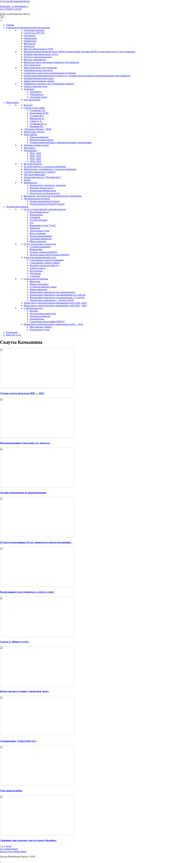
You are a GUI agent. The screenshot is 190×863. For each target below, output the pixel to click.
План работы (30, 134)
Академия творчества (41, 238)
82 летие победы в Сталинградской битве (45, 166)
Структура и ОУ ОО (34, 33)
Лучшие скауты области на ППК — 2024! (22, 393)
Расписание (12, 332)
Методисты (29, 43)
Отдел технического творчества (40, 244)
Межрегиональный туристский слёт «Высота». (25, 443)
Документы (29, 35)
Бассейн (34, 311)
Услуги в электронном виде (38, 57)
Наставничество (32, 99)
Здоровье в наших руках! (36, 145)
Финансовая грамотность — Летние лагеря (51, 300)
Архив (27, 180)
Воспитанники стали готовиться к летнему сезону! (27, 592)
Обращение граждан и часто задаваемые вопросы (49, 83)
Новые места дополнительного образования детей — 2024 (53, 324)
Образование (30, 38)
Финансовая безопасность (43, 190)
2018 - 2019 (35, 161)
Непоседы (35, 228)
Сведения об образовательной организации (28, 27)
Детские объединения (17, 206)
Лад (32, 222)
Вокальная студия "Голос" (43, 225)
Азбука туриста (37, 268)
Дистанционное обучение (37, 198)
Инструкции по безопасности (45, 193)
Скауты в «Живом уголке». (15, 641)
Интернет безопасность (41, 188)
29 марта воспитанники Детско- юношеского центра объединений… (36, 542)
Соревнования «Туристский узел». (18, 741)
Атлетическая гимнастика (43, 313)
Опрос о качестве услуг (36, 86)
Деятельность (36, 94)
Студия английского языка (43, 287)
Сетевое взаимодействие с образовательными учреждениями (61, 142)
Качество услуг (13, 335)
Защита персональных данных (39, 81)
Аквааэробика (37, 319)
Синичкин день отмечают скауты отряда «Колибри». (28, 840)
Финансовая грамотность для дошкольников (52, 292)
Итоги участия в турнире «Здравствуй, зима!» (24, 691)
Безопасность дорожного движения (48, 185)
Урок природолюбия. (11, 790)
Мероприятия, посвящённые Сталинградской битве (50, 169)
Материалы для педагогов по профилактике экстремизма (53, 196)
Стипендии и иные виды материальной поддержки (50, 73)
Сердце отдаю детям (34, 107)
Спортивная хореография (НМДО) (47, 321)
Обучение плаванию (40, 316)
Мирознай (35, 281)
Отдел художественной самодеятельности (45, 209)
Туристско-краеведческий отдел (40, 257)
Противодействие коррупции (39, 78)
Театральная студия (39, 230)
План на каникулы (39, 137)
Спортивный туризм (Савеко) (45, 262)
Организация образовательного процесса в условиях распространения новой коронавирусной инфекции (77, 75)
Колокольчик (36, 214)
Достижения (30, 150)
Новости (28, 105)
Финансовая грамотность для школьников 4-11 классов (58, 295)
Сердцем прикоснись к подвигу (40, 172)
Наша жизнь (12, 102)
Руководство (30, 41)
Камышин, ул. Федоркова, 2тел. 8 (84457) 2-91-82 (14, 7)
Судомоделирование (40, 246)
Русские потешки (38, 220)
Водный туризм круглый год (44, 265)
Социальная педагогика (36, 279)
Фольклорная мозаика (41, 236)
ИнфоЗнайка (36, 249)
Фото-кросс (29, 148)
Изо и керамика (38, 233)
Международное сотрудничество (40, 67)
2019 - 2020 (35, 158)
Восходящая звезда (39, 212)
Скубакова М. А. (38, 124)
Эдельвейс (35, 217)
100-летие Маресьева (34, 174)
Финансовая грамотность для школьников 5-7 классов (57, 297)
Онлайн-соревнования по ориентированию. (23, 492)
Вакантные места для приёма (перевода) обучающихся (51, 62)
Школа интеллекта (39, 284)
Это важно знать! (38, 97)
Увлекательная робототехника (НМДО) (49, 254)
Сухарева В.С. (37, 115)
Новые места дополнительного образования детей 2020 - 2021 (55, 303)
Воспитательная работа (41, 140)
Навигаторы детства (34, 132)
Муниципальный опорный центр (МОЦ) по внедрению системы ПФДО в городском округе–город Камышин (79, 51)
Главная (10, 25)
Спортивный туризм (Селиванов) (47, 260)
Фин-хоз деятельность (35, 59)
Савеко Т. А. (36, 121)
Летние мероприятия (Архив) (45, 201)
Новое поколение (38, 289)
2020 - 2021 (35, 156)
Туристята (35, 276)
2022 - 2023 (35, 153)
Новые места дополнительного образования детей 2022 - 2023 (55, 305)
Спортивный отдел (33, 308)
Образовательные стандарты (38, 70)
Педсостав (29, 46)
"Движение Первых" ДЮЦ (37, 129)
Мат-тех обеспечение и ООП (38, 49)
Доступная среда (32, 65)
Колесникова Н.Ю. (39, 113)
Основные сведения (34, 30)
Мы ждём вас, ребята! (41, 327)
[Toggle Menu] (1, 20)
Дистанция (35, 273)
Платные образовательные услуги (41, 54)
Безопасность (30, 182)
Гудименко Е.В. (37, 110)
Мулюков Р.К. (37, 126)
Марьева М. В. (37, 118)
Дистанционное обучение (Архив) (47, 204)
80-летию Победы (33, 164)
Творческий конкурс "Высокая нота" (42, 177)
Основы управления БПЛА (43, 252)
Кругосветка (36, 271)
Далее (8, 846)
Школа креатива (38, 241)
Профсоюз (29, 89)
